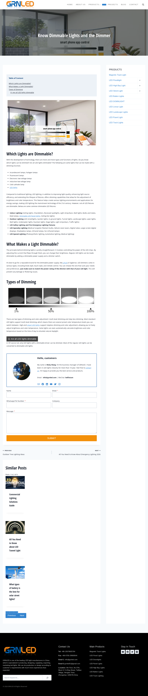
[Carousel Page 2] (12, 612)
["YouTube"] (123, 652)
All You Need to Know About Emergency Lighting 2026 (79, 452)
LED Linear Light (116, 107)
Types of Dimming (16, 89)
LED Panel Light (116, 117)
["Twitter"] (132, 652)
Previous (12, 615)
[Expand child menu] (104, 4)
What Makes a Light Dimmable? (21, 86)
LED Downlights (95, 659)
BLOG (123, 4)
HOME (70, 4)
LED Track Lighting (96, 676)
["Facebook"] (128, 652)
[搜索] (47, 677)
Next (22, 615)
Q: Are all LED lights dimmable (22, 92)
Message (10, 411)
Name (8, 391)
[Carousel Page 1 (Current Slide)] (8, 612)
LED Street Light (116, 91)
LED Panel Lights (96, 664)
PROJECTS (113, 4)
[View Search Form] (143, 5)
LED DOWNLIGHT (117, 101)
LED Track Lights (116, 123)
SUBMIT (51, 438)
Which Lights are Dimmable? (20, 83)
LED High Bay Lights (97, 668)
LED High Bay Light (117, 86)
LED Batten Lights (116, 96)
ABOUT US (80, 4)
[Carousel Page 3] (16, 612)
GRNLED (58, 30)
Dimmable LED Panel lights (29, 216)
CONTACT (133, 4)
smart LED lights (33, 325)
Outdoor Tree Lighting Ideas (14, 452)
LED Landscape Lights (118, 112)
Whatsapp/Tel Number (16, 401)
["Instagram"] (137, 652)
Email (55, 391)
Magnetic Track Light (117, 75)
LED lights (13, 187)
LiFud (65, 263)
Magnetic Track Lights (98, 651)
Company (56, 401)
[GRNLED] (20, 4)
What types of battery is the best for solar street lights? (14, 592)
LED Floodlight (115, 80)
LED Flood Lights (96, 655)
